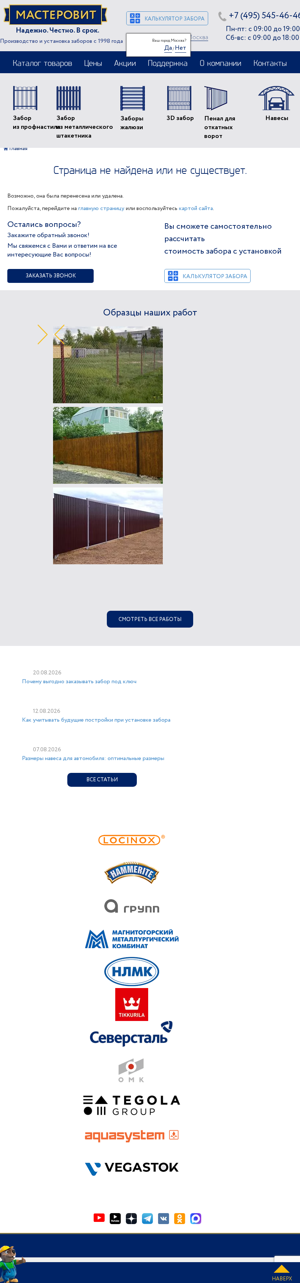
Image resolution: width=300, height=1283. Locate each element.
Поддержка (168, 63)
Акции (125, 63)
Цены (93, 63)
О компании (220, 63)
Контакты (270, 63)
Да (168, 48)
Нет (180, 48)
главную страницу (101, 208)
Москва (197, 37)
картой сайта (196, 208)
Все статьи (102, 779)
